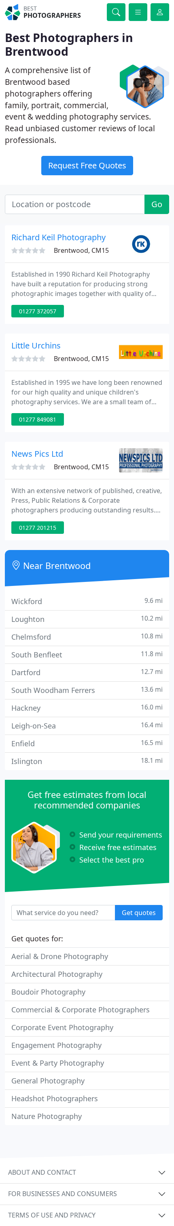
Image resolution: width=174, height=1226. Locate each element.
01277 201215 (37, 527)
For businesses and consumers (62, 1193)
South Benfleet (87, 654)
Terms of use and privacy (51, 1215)
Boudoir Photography (48, 992)
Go (156, 204)
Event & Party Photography (57, 1063)
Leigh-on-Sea (87, 725)
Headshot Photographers (54, 1098)
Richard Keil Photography (58, 237)
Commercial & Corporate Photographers (80, 1009)
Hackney (87, 708)
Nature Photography (46, 1116)
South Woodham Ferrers (87, 690)
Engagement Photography (56, 1045)
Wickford (87, 601)
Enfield (87, 743)
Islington (87, 761)
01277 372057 (37, 311)
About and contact (42, 1172)
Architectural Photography (56, 974)
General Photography (48, 1080)
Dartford (87, 672)
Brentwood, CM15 (81, 250)
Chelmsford (87, 637)
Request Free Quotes (87, 165)
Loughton (87, 619)
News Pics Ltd (37, 453)
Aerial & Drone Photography (59, 956)
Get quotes (139, 912)
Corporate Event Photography (62, 1027)
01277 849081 (37, 419)
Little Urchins (36, 345)
